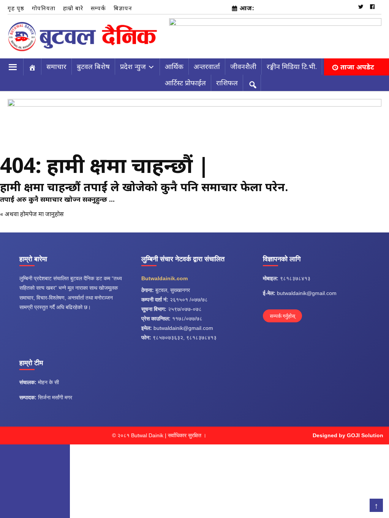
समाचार (56, 62)
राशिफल (227, 79)
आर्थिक (174, 62)
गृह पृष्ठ (16, 8)
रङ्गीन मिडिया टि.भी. (292, 62)
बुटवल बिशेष (93, 62)
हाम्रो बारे (73, 8)
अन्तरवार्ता (207, 62)
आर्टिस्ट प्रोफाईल (185, 79)
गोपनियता (43, 8)
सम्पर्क (98, 8)
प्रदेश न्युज (133, 62)
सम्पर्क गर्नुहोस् (282, 312)
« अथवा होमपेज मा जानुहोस (32, 210)
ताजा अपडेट (357, 63)
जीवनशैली (243, 62)
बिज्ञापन (123, 8)
